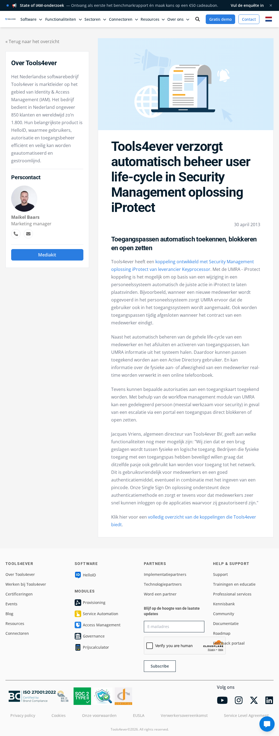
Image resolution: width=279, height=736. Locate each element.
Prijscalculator (96, 647)
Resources (14, 623)
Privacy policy (22, 715)
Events (11, 603)
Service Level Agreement (246, 715)
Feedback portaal (229, 643)
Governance (94, 636)
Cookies (58, 715)
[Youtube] (222, 700)
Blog (9, 613)
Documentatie (226, 623)
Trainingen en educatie (234, 584)
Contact (249, 19)
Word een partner (160, 594)
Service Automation (100, 613)
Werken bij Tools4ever (25, 584)
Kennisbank (224, 603)
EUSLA (138, 715)
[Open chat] (267, 724)
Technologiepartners (163, 584)
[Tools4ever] (10, 19)
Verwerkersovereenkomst (184, 715)
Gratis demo (220, 19)
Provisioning (94, 602)
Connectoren (17, 633)
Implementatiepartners (165, 574)
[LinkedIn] (269, 700)
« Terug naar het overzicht (32, 41)
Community (223, 613)
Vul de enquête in (247, 5)
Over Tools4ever (20, 574)
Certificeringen (19, 594)
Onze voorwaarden (99, 715)
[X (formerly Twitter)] (254, 700)
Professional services (232, 594)
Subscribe (160, 666)
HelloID (89, 575)
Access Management (101, 624)
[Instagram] (238, 700)
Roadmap (222, 633)
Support (220, 574)
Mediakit (47, 255)
